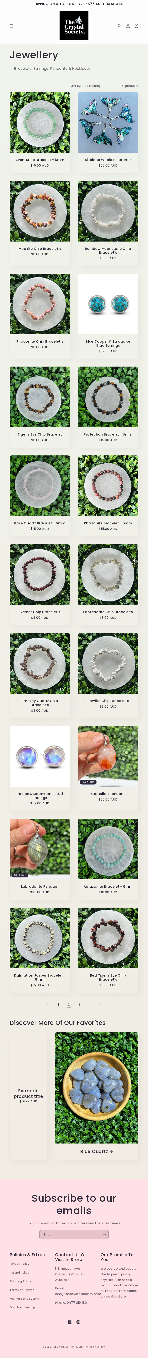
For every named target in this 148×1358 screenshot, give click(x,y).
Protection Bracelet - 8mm (108, 434)
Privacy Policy (19, 1264)
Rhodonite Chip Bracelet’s (39, 342)
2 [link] (69, 1004)
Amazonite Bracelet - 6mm (108, 887)
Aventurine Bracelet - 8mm (40, 160)
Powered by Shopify (94, 1346)
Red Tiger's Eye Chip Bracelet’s (108, 977)
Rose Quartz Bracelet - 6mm (39, 523)
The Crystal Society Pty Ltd (67, 1346)
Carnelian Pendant (108, 794)
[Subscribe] (104, 1234)
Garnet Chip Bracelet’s (39, 612)
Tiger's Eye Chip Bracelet (40, 434)
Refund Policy (19, 1273)
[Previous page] (48, 1005)
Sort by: (76, 86)
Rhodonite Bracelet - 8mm (108, 523)
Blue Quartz (94, 1151)
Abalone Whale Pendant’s (108, 160)
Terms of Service (22, 1290)
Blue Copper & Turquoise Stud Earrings (108, 344)
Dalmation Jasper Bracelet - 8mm (40, 977)
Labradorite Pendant (40, 887)
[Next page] (100, 1005)
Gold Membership (22, 1307)
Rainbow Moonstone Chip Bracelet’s (108, 251)
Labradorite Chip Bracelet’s (108, 612)
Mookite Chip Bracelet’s (40, 249)
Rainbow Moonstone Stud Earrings (40, 796)
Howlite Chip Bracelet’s (108, 701)
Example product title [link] (28, 1093)
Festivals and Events (24, 1299)
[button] (11, 26)
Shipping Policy (20, 1281)
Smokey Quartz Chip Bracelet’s (40, 703)
